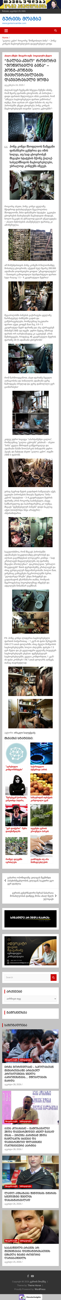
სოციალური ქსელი (42, 56)
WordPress (40, 1289)
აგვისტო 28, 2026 (12, 1084)
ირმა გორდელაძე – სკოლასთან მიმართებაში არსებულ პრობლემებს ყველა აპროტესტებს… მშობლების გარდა (29, 1073)
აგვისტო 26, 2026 (12, 1204)
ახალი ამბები (10, 56)
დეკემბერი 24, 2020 (13, 85)
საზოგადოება (15, 1025)
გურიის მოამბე (21, 18)
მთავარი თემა (25, 56)
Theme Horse (34, 1285)
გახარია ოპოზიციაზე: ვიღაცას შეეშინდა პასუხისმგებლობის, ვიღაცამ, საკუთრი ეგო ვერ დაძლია (30, 880)
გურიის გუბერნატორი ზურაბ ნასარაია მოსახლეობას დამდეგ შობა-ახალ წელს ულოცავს (32, 896)
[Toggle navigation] (6, 30)
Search (54, 977)
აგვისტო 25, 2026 (12, 1262)
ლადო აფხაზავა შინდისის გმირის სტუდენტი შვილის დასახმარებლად (30, 1197)
